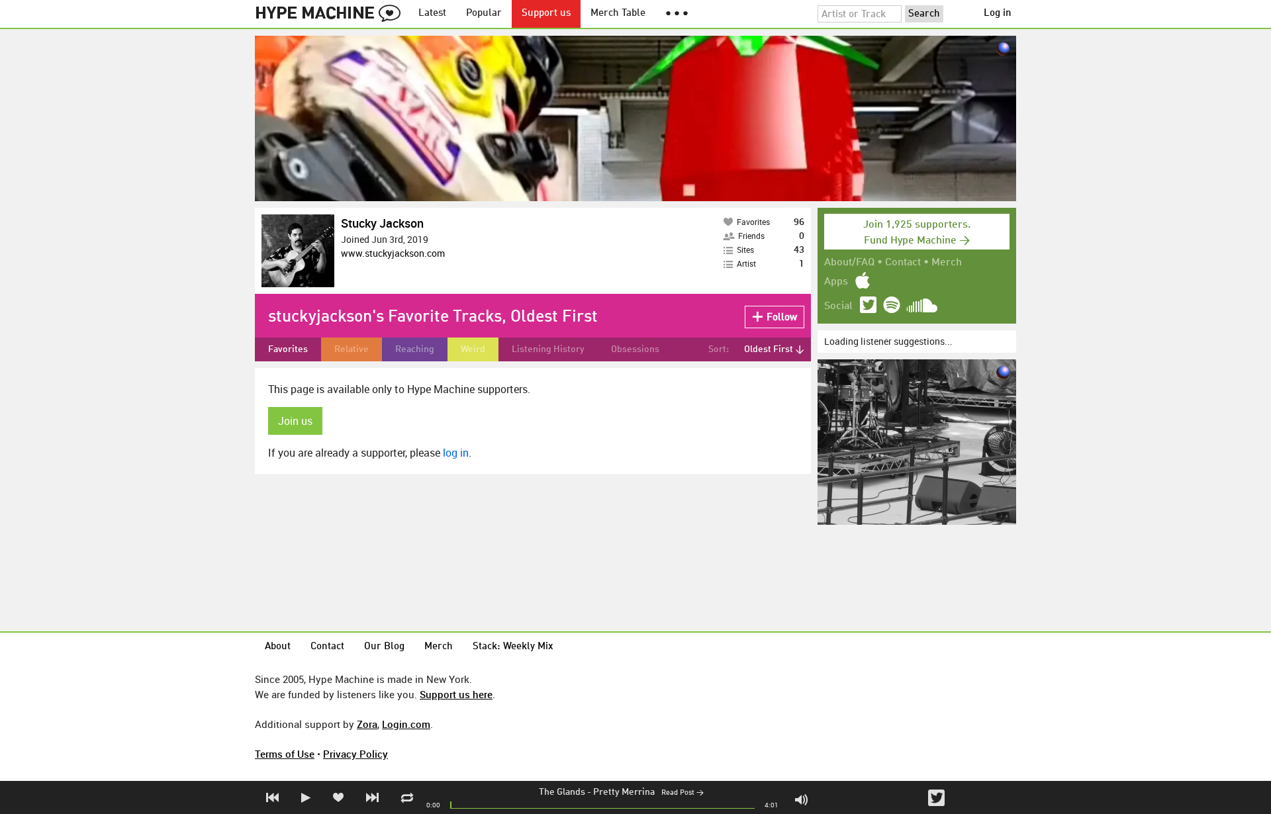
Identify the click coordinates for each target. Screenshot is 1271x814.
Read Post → (682, 793)
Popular (484, 14)
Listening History (548, 349)
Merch (946, 262)
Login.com (406, 724)
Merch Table (617, 14)
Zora (367, 724)
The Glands (562, 792)
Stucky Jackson (382, 223)
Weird (473, 349)
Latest (432, 14)
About (278, 647)
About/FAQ (849, 262)
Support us (546, 14)
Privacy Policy (355, 753)
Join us (295, 421)
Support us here (456, 694)
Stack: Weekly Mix (513, 647)
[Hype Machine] (331, 14)
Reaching (414, 349)
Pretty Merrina (624, 792)
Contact (903, 262)
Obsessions (635, 349)
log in (456, 452)
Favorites (288, 349)
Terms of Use (284, 753)
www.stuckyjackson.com (393, 253)
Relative (351, 349)
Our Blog (384, 647)
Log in (998, 14)
